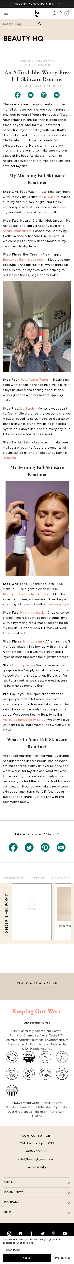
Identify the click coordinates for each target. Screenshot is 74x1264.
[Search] (54, 13)
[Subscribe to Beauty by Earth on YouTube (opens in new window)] (64, 1233)
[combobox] (20, 24)
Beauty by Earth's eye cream (24, 259)
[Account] (60, 13)
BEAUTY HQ (23, 38)
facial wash (47, 197)
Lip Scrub (27, 408)
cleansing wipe (58, 604)
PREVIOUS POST (14, 878)
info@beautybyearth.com (37, 1159)
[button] (66, 13)
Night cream (32, 641)
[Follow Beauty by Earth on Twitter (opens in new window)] (42, 1233)
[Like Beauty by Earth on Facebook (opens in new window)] (31, 1233)
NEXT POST (37, 878)
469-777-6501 (37, 1151)
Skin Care (24, 61)
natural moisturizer (17, 231)
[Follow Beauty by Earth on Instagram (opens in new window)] (9, 1233)
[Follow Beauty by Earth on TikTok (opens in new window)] (20, 1233)
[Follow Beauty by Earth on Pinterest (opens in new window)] (53, 1233)
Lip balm (27, 665)
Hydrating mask (32, 612)
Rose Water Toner (34, 379)
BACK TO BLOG (60, 878)
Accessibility (37, 1167)
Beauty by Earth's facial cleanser (28, 594)
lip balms (9, 458)
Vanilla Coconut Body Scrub (24, 720)
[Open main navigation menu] (6, 13)
